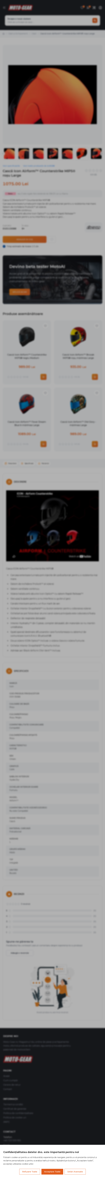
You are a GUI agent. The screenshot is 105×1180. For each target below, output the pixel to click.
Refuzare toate (29, 1171)
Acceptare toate (52, 1171)
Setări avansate (75, 1171)
